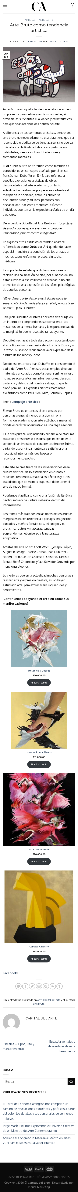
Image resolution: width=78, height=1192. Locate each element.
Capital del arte (42, 20)
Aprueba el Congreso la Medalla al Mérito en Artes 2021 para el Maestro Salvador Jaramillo (37, 1140)
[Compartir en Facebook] (25, 986)
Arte (28, 20)
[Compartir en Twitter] (32, 986)
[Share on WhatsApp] (18, 986)
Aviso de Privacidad (22, 1177)
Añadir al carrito (39, 682)
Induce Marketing (39, 1187)
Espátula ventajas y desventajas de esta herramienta (61, 1046)
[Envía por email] (39, 986)
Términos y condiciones (53, 1177)
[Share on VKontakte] (53, 986)
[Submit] (71, 1081)
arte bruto (38, 1003)
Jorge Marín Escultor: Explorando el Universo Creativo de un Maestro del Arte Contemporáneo (39, 1128)
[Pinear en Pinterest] (46, 986)
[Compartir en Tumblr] (59, 986)
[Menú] (5, 6)
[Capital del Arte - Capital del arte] (39, 6)
